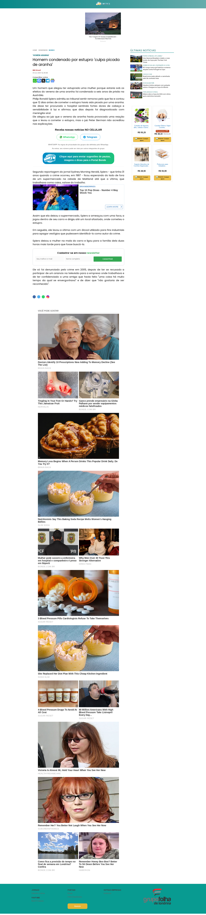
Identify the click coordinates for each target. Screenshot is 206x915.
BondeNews (43, 50)
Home (35, 50)
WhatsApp (69, 137)
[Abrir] (29, 4)
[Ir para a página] (103, 4)
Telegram (92, 137)
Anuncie (77, 906)
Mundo (51, 50)
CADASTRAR (108, 259)
